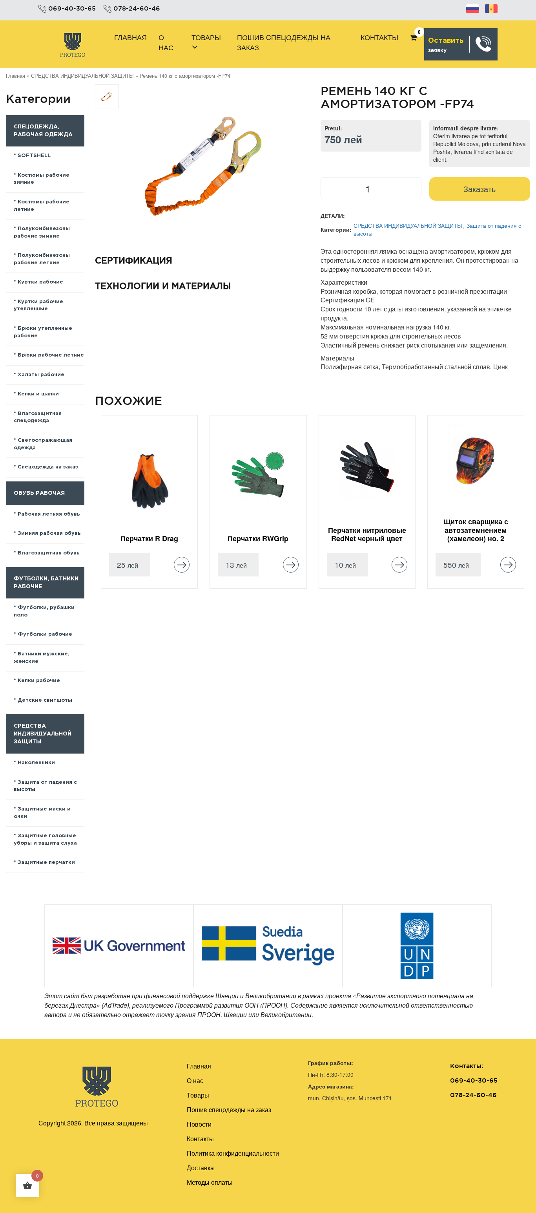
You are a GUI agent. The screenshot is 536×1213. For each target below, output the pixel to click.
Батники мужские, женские (41, 658)
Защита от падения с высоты (45, 786)
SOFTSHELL (34, 156)
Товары (206, 37)
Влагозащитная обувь (49, 553)
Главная (130, 37)
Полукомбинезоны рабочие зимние (42, 232)
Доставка (200, 1167)
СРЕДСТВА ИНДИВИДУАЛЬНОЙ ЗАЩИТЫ (82, 75)
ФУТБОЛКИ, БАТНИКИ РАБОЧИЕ (46, 582)
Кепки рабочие (39, 681)
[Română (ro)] (491, 7)
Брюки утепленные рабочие (43, 332)
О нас (166, 42)
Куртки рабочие (40, 282)
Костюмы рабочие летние (41, 206)
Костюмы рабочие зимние (41, 179)
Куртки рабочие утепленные (38, 305)
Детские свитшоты (45, 700)
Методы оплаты (210, 1182)
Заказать (479, 188)
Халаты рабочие (41, 375)
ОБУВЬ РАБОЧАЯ (39, 493)
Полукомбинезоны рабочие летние (42, 259)
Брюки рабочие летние (51, 355)
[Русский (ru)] (472, 7)
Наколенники (36, 763)
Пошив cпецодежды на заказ (283, 42)
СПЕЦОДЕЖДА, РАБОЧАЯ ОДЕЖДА (43, 130)
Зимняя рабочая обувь (49, 533)
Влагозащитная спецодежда (38, 417)
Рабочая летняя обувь (49, 514)
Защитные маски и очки (42, 813)
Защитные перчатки (46, 862)
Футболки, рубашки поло (44, 611)
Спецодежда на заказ (48, 467)
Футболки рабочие (45, 634)
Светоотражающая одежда (43, 444)
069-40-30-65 (72, 8)
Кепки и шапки (38, 394)
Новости (199, 1124)
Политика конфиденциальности (233, 1153)
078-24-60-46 (136, 8)
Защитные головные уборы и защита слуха (45, 839)
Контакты (379, 37)
